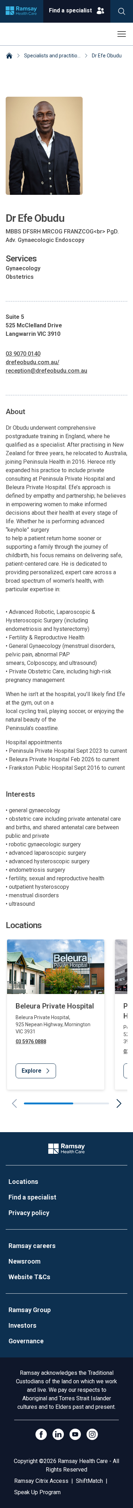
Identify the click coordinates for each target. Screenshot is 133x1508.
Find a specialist (32, 1197)
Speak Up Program (37, 1492)
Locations (23, 1181)
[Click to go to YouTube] (75, 1434)
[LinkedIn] (58, 1434)
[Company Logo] (66, 1148)
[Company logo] (21, 11)
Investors (23, 1325)
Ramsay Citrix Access (41, 1481)
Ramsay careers (32, 1245)
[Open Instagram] (92, 1434)
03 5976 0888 (31, 1041)
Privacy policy (29, 1212)
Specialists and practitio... (52, 55)
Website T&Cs (29, 1277)
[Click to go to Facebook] (41, 1434)
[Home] (9, 56)
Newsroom (24, 1261)
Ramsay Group (30, 1310)
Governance (26, 1341)
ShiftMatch (89, 1481)
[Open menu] (121, 34)
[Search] (121, 11)
